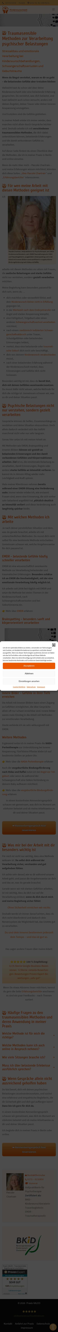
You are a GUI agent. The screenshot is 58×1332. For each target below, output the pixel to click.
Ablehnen (29, 673)
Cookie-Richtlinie (19, 687)
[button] (53, 644)
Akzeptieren (29, 666)
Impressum (41, 687)
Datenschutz (31, 687)
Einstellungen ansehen (29, 681)
